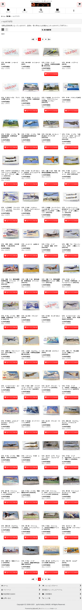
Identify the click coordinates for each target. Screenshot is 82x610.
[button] (3, 4)
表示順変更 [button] (47, 30)
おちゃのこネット (38, 608)
